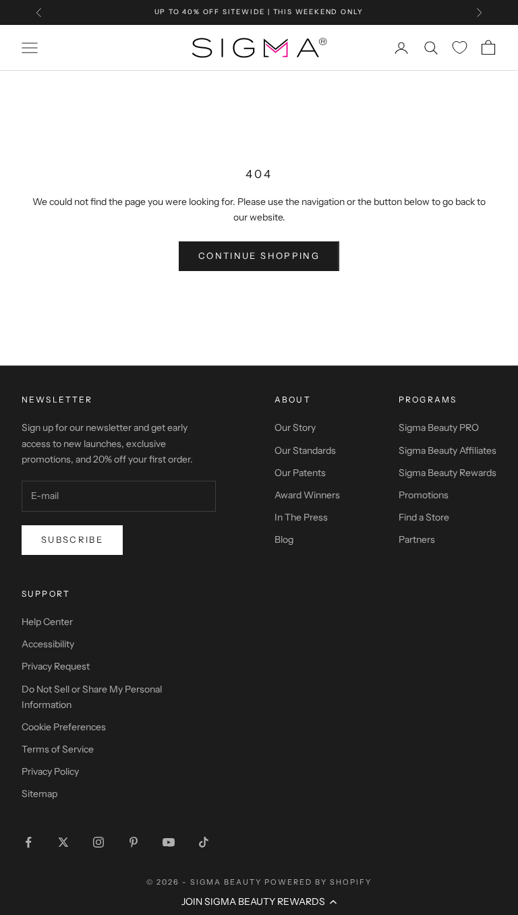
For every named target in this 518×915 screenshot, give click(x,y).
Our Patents (300, 473)
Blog (284, 539)
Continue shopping (259, 255)
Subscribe (72, 539)
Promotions (424, 495)
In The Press (301, 517)
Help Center (47, 622)
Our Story (295, 427)
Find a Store (424, 517)
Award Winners (307, 495)
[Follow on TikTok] (203, 842)
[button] (259, 901)
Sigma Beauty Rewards (447, 473)
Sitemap (39, 794)
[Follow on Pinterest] (133, 842)
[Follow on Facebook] (28, 842)
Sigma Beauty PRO (439, 427)
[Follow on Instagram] (98, 842)
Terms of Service (58, 749)
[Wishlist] (460, 47)
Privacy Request (56, 666)
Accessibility (48, 644)
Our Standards (305, 450)
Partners (417, 539)
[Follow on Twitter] (63, 842)
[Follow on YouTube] (168, 842)
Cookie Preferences (64, 727)
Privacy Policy (50, 771)
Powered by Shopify (318, 882)
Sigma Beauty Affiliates (447, 450)
